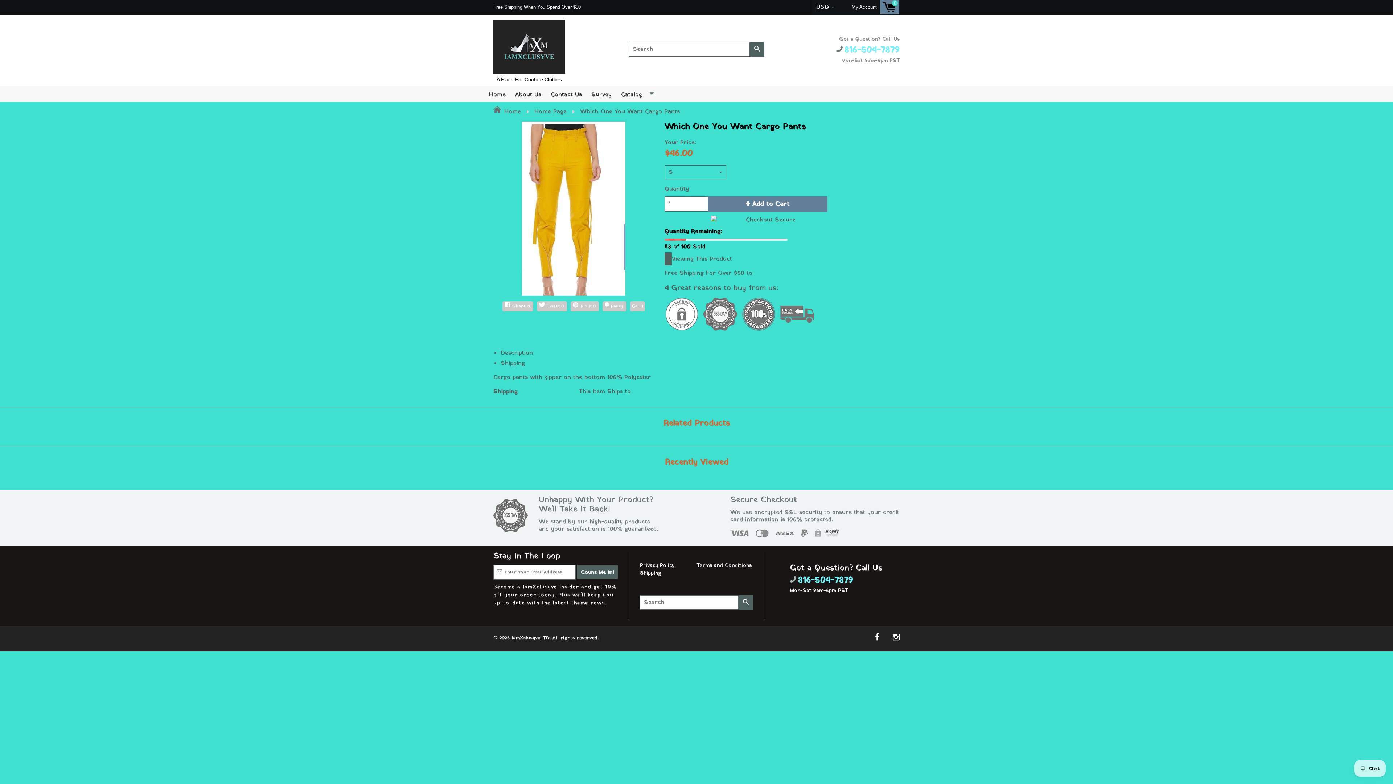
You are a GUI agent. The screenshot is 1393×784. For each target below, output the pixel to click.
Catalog (631, 94)
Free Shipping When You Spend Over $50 (537, 7)
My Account (864, 7)
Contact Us (566, 94)
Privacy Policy (657, 565)
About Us (528, 94)
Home (497, 94)
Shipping (513, 363)
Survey (601, 94)
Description (517, 353)
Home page (550, 111)
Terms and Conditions (724, 565)
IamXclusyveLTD (530, 637)
